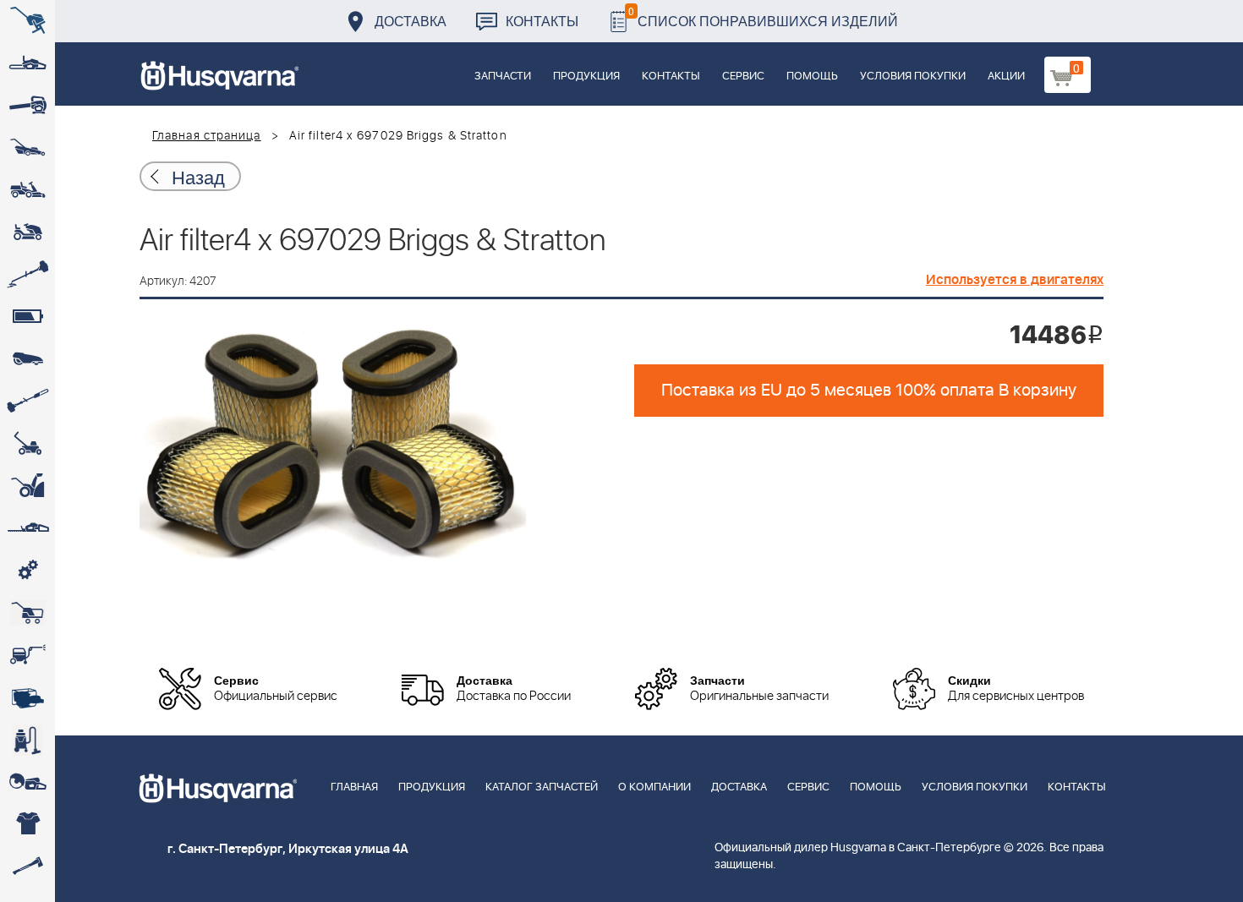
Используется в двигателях (1014, 280)
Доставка (410, 20)
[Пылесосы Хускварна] (27, 740)
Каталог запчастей (541, 787)
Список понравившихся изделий (763, 16)
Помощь (812, 76)
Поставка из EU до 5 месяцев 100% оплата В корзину (868, 390)
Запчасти (502, 76)
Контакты (542, 20)
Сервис (743, 76)
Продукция (586, 76)
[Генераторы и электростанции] (27, 613)
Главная (354, 787)
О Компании (654, 787)
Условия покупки (913, 76)
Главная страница (206, 136)
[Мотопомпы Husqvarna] (27, 697)
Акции (1006, 76)
